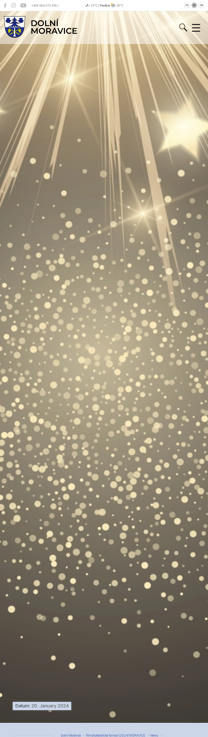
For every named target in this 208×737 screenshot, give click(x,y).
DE (201, 5)
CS (186, 5)
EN (194, 5)
